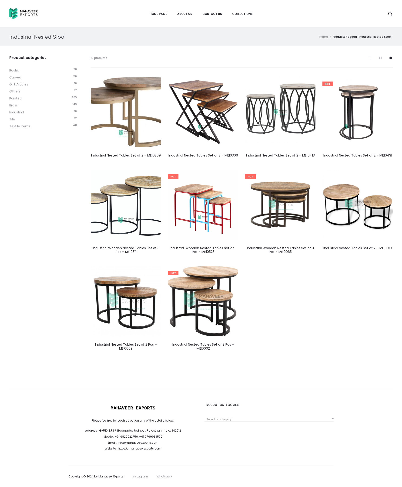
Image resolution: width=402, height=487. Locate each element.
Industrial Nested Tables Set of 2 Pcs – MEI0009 (126, 346)
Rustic (14, 70)
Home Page (158, 14)
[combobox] (269, 418)
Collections (242, 14)
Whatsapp (164, 476)
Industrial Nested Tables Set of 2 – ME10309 (126, 155)
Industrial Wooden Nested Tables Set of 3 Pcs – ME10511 (126, 250)
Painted (15, 98)
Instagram (140, 476)
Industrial (16, 112)
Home (323, 37)
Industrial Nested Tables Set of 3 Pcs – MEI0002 (203, 346)
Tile (12, 119)
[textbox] (269, 419)
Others (14, 91)
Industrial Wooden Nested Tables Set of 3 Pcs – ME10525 (203, 250)
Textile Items (19, 126)
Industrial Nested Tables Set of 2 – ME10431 (357, 155)
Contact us (212, 14)
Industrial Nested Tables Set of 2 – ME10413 (280, 155)
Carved (15, 77)
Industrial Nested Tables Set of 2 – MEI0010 (357, 248)
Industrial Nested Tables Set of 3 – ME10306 (203, 155)
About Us (184, 14)
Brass (13, 105)
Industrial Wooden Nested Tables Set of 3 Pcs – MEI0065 (280, 250)
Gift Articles (18, 84)
